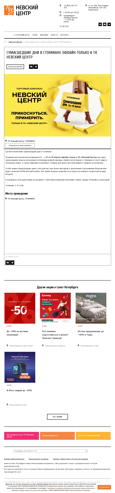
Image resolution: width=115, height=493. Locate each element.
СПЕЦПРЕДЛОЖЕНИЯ (15, 67)
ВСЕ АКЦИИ (57, 417)
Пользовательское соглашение (39, 459)
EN (63, 26)
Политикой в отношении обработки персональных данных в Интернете (71, 488)
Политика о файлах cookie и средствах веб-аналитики (70, 459)
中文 (67, 26)
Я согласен (104, 487)
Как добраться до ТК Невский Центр (20, 435)
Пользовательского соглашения (80, 490)
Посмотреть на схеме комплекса (20, 145)
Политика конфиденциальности (14, 459)
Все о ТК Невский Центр (89, 435)
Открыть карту (93, 10)
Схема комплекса (50, 435)
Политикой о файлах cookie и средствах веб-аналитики (29, 490)
